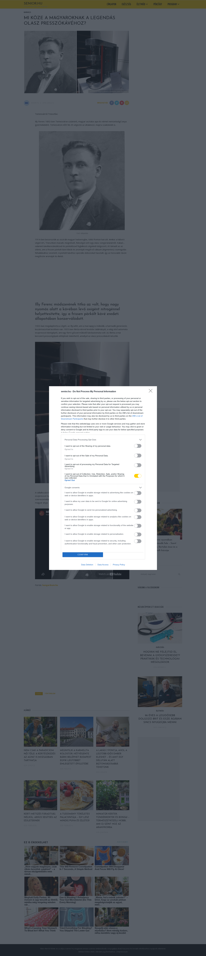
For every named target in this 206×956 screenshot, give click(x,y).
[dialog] (103, 478)
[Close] (151, 391)
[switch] (137, 446)
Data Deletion (87, 564)
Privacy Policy (119, 564)
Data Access (103, 564)
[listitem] (103, 439)
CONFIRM (83, 555)
